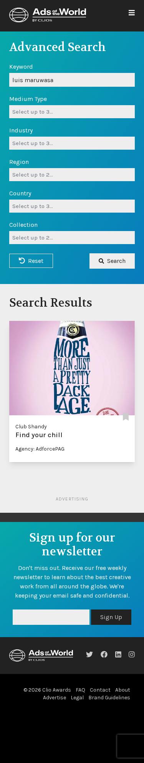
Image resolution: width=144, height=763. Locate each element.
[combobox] (72, 111)
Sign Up (111, 617)
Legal (77, 697)
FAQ (80, 690)
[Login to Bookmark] (126, 417)
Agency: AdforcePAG (40, 449)
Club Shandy (31, 426)
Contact (100, 690)
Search (116, 260)
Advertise (54, 697)
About (122, 690)
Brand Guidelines (109, 697)
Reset (35, 260)
